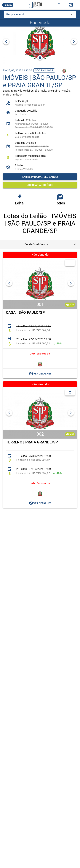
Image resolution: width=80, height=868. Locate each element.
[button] (40, 244)
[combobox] (37, 15)
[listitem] (40, 103)
